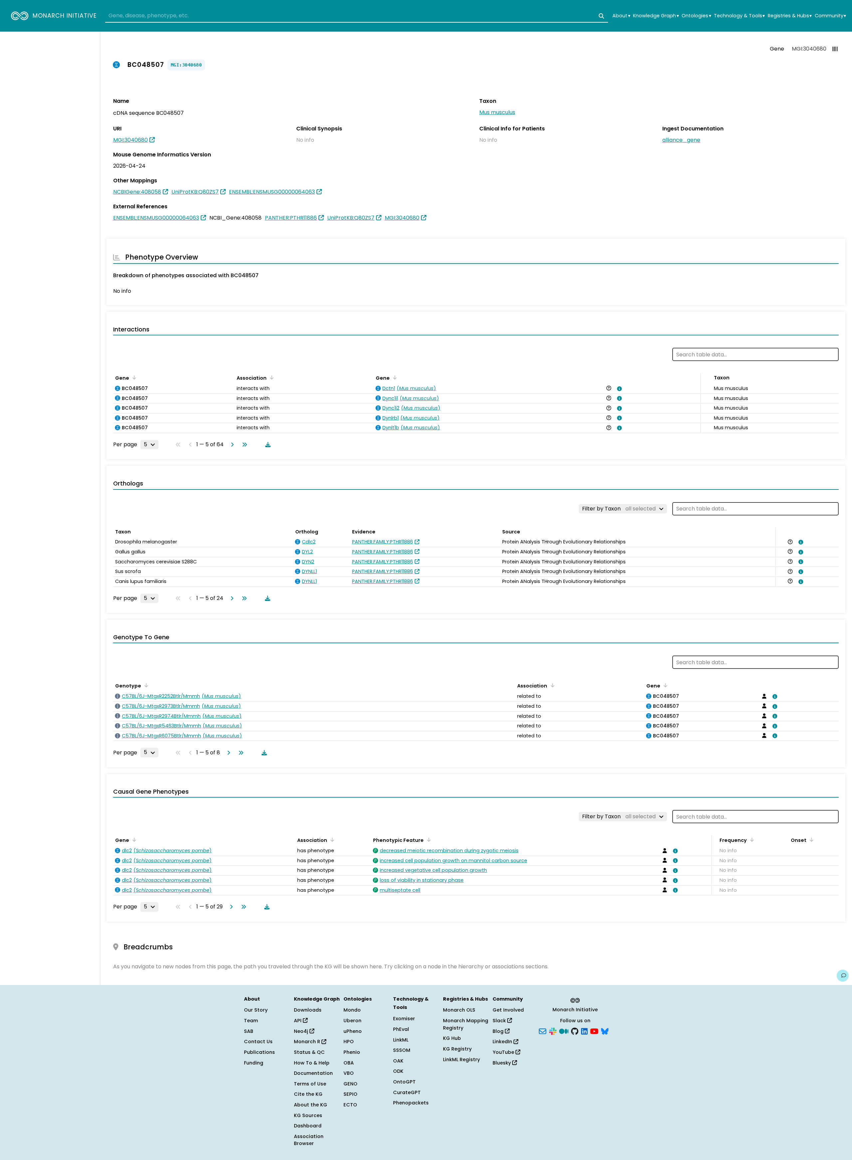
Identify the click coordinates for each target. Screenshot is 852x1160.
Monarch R (307, 1041)
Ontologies (696, 16)
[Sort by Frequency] (751, 839)
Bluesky (502, 1063)
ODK (398, 1071)
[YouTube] (594, 1030)
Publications (259, 1052)
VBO (348, 1073)
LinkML (400, 1040)
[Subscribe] (542, 1030)
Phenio (351, 1052)
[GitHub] (574, 1030)
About (621, 16)
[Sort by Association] (271, 377)
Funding (253, 1063)
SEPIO (350, 1094)
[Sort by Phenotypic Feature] (428, 839)
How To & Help (311, 1063)
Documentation (313, 1073)
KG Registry (457, 1049)
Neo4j (302, 1031)
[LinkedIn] (584, 1030)
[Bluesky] (604, 1030)
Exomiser (404, 1018)
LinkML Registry (461, 1059)
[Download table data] (267, 444)
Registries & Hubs (790, 16)
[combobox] (356, 16)
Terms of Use (310, 1083)
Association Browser (308, 1140)
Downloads (307, 1010)
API (298, 1020)
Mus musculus (497, 112)
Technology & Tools (739, 16)
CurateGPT (407, 1092)
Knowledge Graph (656, 16)
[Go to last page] (243, 444)
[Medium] (563, 1030)
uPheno (352, 1031)
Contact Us (258, 1041)
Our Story (256, 1010)
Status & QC (309, 1052)
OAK (398, 1061)
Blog (499, 1031)
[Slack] (552, 1030)
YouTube (504, 1052)
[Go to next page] (231, 444)
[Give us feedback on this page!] (843, 976)
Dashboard (307, 1125)
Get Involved (508, 1010)
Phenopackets (411, 1102)
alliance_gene (681, 140)
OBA (348, 1063)
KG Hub (452, 1038)
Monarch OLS (459, 1010)
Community (830, 16)
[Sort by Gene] (133, 377)
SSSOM (401, 1050)
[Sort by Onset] (810, 839)
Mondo (352, 1010)
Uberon (352, 1020)
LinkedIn (503, 1041)
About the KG (310, 1104)
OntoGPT (404, 1081)
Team (251, 1020)
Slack (500, 1020)
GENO (350, 1083)
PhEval (401, 1029)
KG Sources (308, 1115)
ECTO (350, 1104)
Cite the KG (308, 1094)
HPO (348, 1041)
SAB (248, 1031)
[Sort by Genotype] (145, 685)
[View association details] (618, 388)
